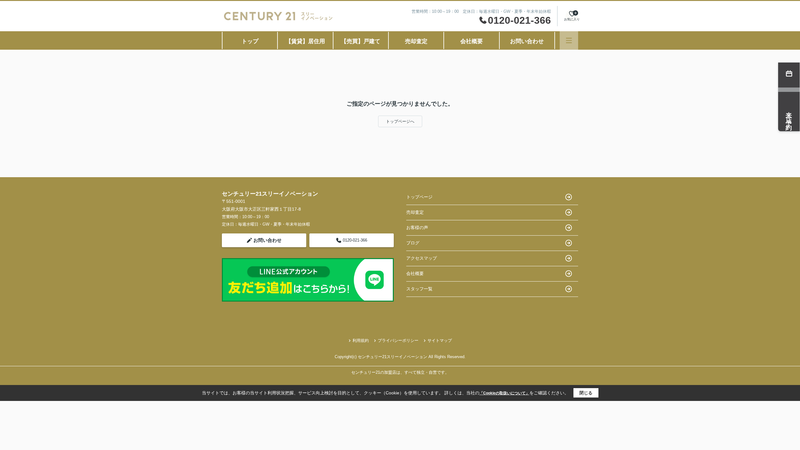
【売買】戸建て (360, 41)
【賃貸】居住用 (305, 41)
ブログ (412, 242)
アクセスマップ (421, 258)
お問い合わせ (527, 41)
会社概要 (471, 41)
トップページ (419, 196)
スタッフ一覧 (419, 288)
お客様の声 (417, 227)
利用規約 (360, 340)
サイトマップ (440, 340)
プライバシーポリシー (398, 340)
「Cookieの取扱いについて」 (504, 393)
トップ (250, 41)
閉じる (585, 392)
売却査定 (416, 41)
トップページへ (400, 121)
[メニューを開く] (569, 40)
